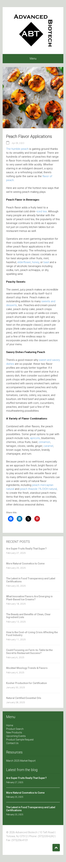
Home (9, 725)
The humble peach (17, 148)
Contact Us (12, 743)
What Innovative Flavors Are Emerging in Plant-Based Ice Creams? (29, 598)
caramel (48, 446)
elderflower (24, 262)
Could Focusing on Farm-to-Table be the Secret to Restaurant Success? (29, 651)
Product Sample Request (20, 739)
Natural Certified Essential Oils (23, 698)
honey (35, 262)
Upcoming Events (16, 736)
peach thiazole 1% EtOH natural (38, 489)
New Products (14, 732)
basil (46, 262)
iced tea (42, 211)
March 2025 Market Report (21, 760)
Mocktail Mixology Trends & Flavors (27, 668)
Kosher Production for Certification (26, 683)
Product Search (15, 729)
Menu (33, 58)
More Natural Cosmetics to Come (25, 563)
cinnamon (44, 442)
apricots (35, 438)
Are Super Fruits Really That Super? (26, 548)
